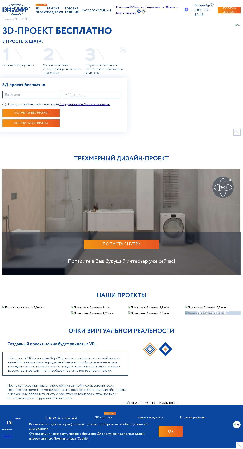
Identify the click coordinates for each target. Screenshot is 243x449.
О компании (123, 7)
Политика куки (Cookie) (71, 438)
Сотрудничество (155, 7)
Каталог (88, 11)
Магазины (103, 11)
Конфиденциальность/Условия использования (84, 104)
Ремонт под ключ (55, 10)
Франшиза (172, 7)
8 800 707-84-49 (202, 12)
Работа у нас (137, 7)
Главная (7, 19)
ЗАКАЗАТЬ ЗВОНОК (229, 10)
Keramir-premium (126, 13)
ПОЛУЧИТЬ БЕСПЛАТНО (31, 113)
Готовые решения (72, 10)
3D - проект (41, 10)
